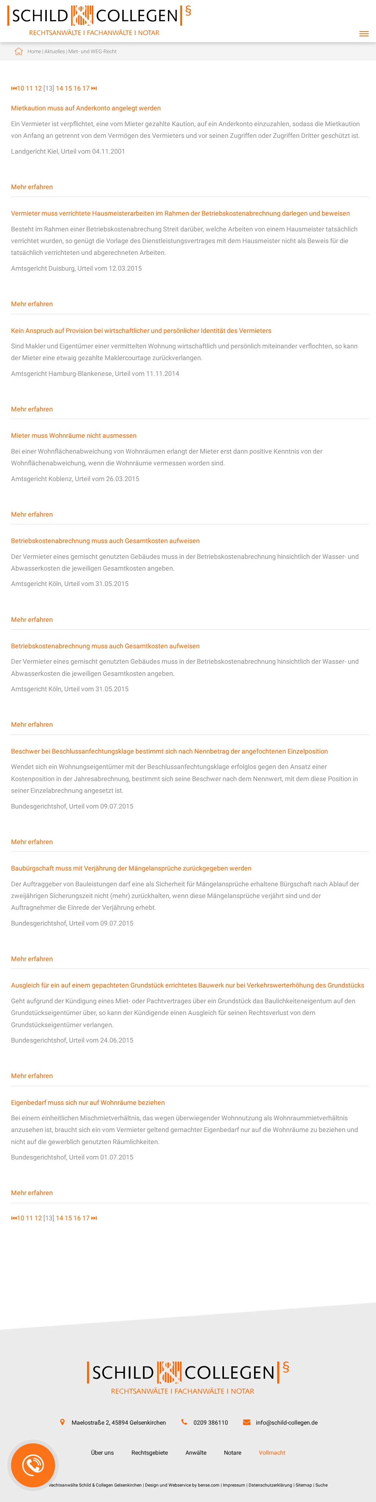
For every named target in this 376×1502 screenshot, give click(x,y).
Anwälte (195, 1452)
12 (38, 88)
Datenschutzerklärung (270, 1485)
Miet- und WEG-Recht (92, 51)
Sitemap (304, 1485)
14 (59, 88)
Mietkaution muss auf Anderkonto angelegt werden (86, 108)
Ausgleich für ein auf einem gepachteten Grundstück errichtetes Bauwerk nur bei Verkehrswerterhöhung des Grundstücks (187, 985)
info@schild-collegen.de (287, 1422)
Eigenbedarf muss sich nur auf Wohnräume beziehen (88, 1102)
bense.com (209, 1485)
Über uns (102, 1452)
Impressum (234, 1485)
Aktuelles (54, 51)
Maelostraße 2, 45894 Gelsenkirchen (119, 1422)
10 (20, 88)
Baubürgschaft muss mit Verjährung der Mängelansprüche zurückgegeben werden (131, 868)
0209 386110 (211, 1422)
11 (29, 88)
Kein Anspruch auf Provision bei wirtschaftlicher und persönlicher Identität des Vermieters (141, 330)
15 (68, 88)
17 (86, 88)
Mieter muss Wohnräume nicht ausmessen (74, 435)
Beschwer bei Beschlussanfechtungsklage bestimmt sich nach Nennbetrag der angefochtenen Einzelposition (169, 751)
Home (34, 51)
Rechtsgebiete (149, 1452)
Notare (232, 1452)
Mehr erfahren (32, 187)
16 (77, 88)
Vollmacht (272, 1452)
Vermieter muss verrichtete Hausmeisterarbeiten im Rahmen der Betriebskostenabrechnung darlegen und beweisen (180, 213)
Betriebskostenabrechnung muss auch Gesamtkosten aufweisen (105, 541)
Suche (321, 1485)
